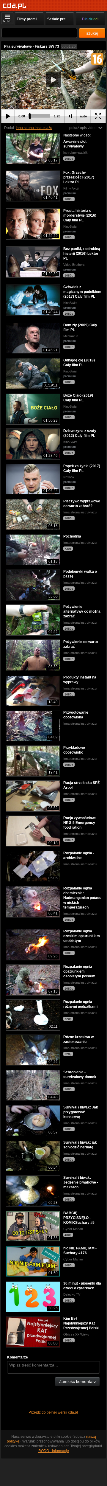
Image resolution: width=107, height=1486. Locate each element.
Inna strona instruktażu (34, 128)
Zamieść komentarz (77, 1381)
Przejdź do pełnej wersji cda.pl (54, 1412)
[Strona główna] (14, 6)
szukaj (92, 33)
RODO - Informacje (53, 1451)
